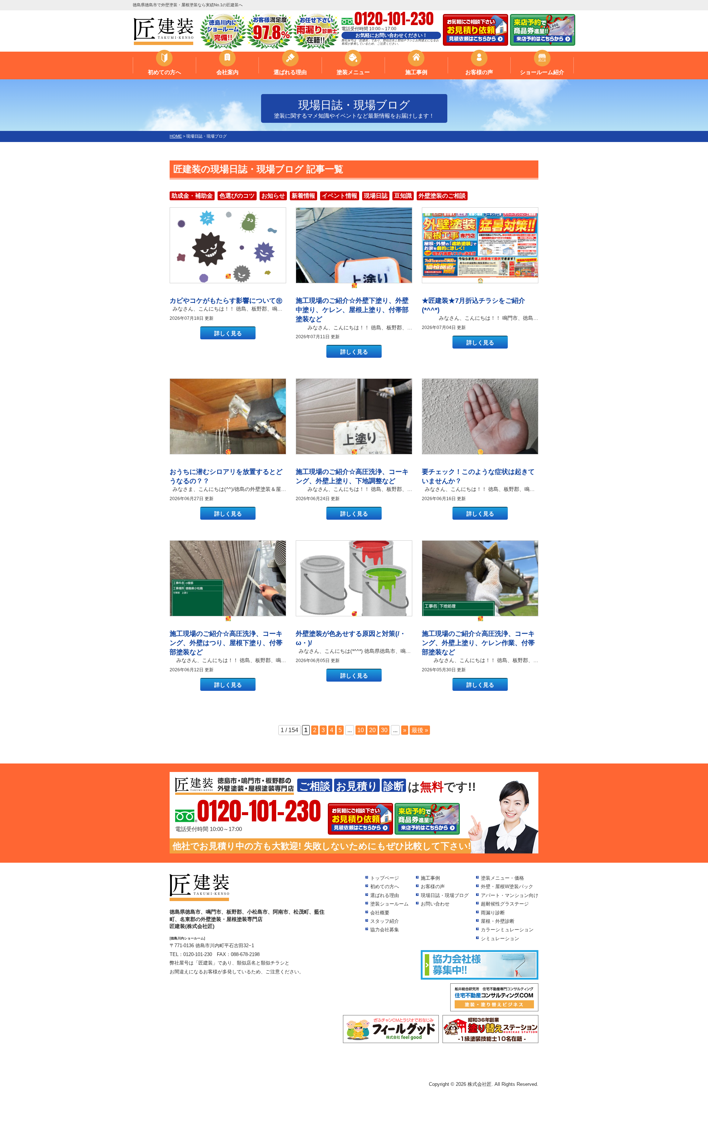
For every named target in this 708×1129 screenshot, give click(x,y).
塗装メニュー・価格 (502, 878)
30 (384, 730)
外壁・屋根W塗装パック (507, 886)
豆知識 (403, 196)
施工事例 (416, 72)
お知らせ (273, 196)
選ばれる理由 (290, 72)
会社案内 (227, 72)
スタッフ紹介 (384, 921)
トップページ (384, 878)
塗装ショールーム (389, 904)
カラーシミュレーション (507, 929)
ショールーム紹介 (542, 72)
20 (372, 730)
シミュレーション (500, 938)
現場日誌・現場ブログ (445, 895)
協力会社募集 (384, 929)
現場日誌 (376, 196)
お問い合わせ (435, 904)
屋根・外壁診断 (497, 921)
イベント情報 (339, 196)
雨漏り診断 (493, 912)
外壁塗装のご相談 (442, 196)
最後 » (420, 730)
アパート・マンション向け (509, 895)
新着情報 (303, 196)
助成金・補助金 (192, 196)
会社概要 (379, 912)
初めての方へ (164, 72)
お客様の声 (479, 72)
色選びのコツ (237, 196)
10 (360, 730)
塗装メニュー (353, 72)
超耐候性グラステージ (505, 904)
